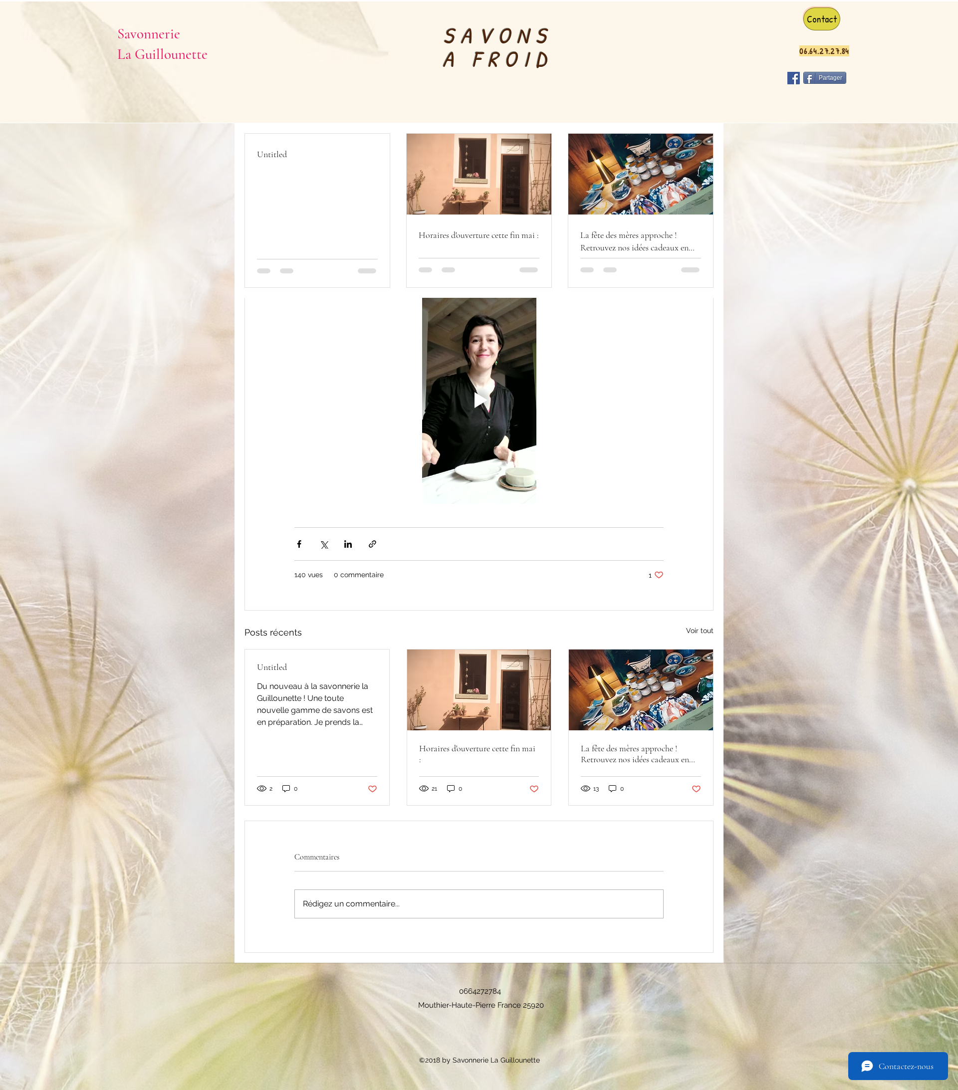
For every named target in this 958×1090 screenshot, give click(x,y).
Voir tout (700, 631)
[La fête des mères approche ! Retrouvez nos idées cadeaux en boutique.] (641, 690)
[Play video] (479, 400)
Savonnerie (148, 33)
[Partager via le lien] (372, 544)
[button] (821, 18)
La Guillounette (162, 54)
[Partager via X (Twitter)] (323, 544)
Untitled (272, 666)
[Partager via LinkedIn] (348, 544)
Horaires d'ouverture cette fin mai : (477, 754)
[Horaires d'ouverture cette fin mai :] (479, 690)
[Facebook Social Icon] (793, 78)
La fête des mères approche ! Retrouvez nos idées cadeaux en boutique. (635, 754)
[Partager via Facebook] (299, 544)
